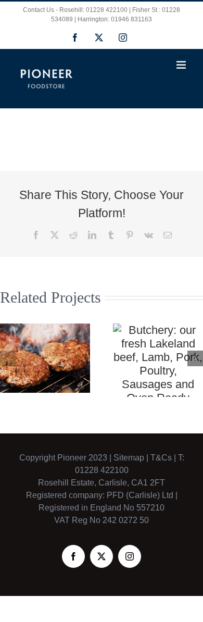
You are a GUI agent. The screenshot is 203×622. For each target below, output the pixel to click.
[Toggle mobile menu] (181, 64)
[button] (8, 358)
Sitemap (128, 457)
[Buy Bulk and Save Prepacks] (45, 358)
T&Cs (160, 457)
